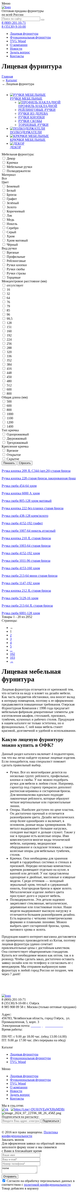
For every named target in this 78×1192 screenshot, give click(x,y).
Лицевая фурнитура (24, 33)
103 (12, 657)
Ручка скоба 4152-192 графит (22, 523)
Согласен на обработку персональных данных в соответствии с (38, 1182)
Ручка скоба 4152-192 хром (21, 553)
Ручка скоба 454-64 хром (19, 485)
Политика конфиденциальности (30, 1134)
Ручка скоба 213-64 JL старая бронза (27, 605)
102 (12, 654)
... (11, 650)
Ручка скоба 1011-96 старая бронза (26, 560)
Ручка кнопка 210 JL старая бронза (26, 538)
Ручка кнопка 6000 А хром (21, 493)
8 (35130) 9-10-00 (14, 26)
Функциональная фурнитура (30, 37)
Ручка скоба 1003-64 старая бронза (26, 545)
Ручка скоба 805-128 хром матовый (27, 500)
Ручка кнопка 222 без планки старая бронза (32, 508)
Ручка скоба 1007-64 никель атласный (29, 530)
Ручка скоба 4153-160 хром (21, 568)
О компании (18, 45)
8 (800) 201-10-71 (14, 23)
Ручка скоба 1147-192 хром (21, 583)
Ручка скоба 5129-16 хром (20, 598)
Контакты (17, 56)
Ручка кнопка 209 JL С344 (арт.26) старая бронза (36, 471)
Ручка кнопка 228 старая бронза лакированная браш (39, 478)
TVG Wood (18, 41)
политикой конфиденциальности (47, 1184)
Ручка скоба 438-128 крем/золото (25, 515)
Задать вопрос (20, 52)
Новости (16, 48)
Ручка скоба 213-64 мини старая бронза (29, 575)
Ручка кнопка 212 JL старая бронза (26, 590)
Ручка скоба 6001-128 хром (21, 613)
